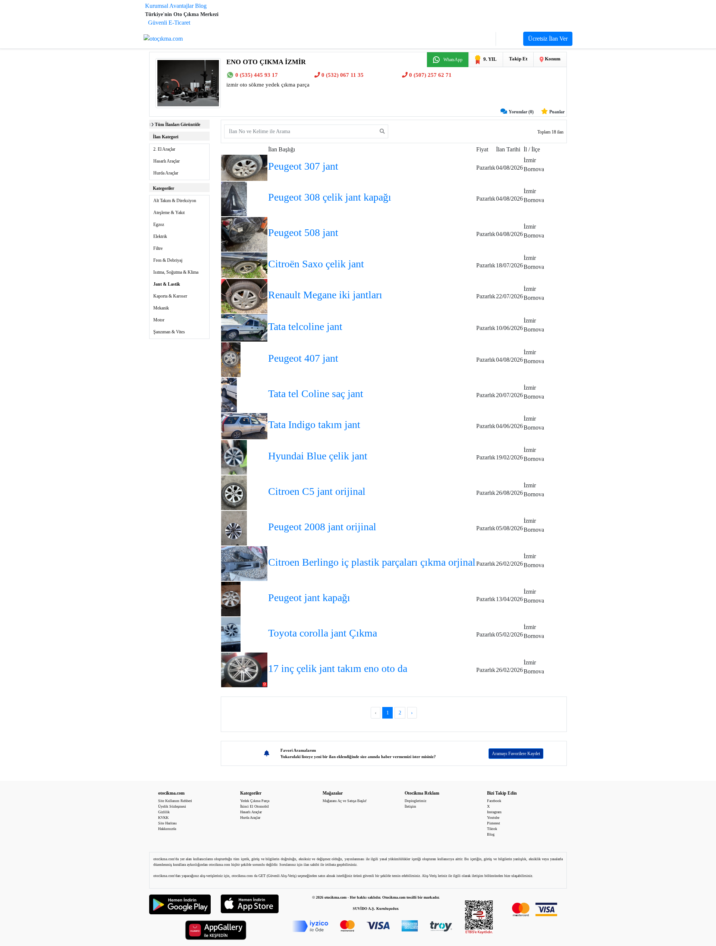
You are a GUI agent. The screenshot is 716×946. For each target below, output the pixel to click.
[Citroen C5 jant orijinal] (234, 492)
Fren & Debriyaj (167, 260)
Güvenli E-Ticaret (169, 22)
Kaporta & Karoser (170, 296)
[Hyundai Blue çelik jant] (234, 456)
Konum (552, 59)
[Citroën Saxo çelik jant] (244, 264)
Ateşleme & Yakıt (169, 212)
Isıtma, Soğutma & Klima (175, 272)
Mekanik (161, 308)
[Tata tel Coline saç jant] (229, 394)
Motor (158, 320)
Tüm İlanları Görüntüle (177, 124)
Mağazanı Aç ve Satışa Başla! (345, 801)
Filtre (158, 248)
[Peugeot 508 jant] (244, 233)
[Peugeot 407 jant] (231, 359)
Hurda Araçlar (165, 173)
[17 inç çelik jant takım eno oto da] (244, 669)
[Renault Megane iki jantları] (244, 296)
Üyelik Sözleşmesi (172, 806)
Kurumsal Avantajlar (169, 6)
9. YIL (490, 59)
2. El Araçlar (164, 149)
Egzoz (158, 224)
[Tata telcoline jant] (244, 327)
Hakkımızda (167, 829)
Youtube (493, 817)
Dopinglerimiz (415, 801)
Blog (201, 6)
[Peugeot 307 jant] (244, 167)
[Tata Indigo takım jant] (244, 425)
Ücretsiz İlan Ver (548, 38)
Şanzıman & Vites (169, 331)
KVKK (163, 817)
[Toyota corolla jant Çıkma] (231, 634)
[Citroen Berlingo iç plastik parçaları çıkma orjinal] (244, 563)
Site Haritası (167, 823)
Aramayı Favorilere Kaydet (516, 753)
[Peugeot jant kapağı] (231, 598)
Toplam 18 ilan (550, 132)
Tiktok (492, 829)
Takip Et (518, 59)
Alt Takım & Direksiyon (174, 200)
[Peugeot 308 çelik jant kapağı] (234, 198)
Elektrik (160, 236)
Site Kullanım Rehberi (175, 801)
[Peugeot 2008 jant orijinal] (234, 527)
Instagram (494, 812)
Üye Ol (509, 39)
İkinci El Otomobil (254, 806)
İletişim (410, 806)
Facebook (494, 801)
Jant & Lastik (166, 284)
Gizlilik (164, 812)
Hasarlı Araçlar (166, 161)
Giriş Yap (480, 39)
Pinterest (493, 823)
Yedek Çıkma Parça (254, 801)
